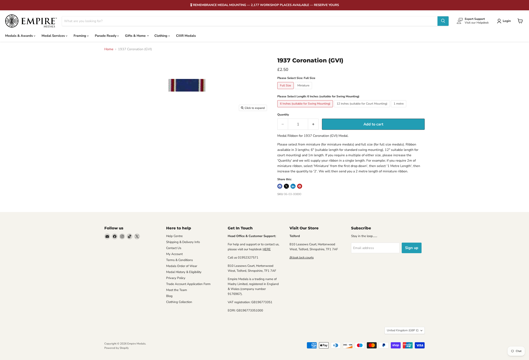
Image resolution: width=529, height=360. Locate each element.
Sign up (411, 247)
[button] (504, 21)
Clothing (161, 35)
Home (108, 49)
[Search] (443, 21)
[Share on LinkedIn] (293, 186)
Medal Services (54, 35)
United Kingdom (402, 330)
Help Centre (174, 236)
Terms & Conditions (179, 260)
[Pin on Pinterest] (299, 186)
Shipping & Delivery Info (183, 242)
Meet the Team (176, 290)
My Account (174, 254)
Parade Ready (106, 35)
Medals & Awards (19, 35)
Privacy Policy (175, 278)
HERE (267, 249)
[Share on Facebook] (279, 186)
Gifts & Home (136, 35)
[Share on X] (286, 186)
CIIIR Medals (186, 35)
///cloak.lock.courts (302, 257)
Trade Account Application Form (188, 284)
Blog (169, 296)
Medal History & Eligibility (183, 272)
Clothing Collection (179, 302)
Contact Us (173, 248)
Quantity (283, 114)
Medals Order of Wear (181, 266)
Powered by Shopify (116, 348)
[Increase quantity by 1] (313, 124)
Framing (80, 35)
